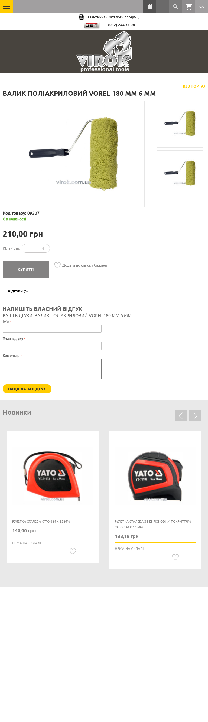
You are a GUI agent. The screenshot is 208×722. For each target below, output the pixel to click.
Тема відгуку (13, 338)
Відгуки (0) (18, 291)
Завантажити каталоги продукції (113, 17)
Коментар (11, 355)
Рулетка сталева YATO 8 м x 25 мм (41, 521)
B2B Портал (195, 86)
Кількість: (11, 248)
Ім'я (6, 321)
